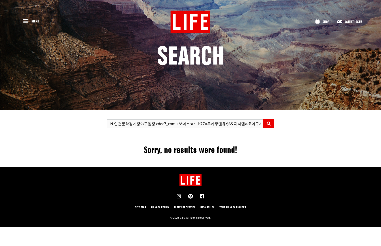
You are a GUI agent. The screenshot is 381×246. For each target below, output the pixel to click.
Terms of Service (185, 207)
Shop (326, 22)
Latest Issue (353, 22)
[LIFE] (190, 22)
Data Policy (207, 207)
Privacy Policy (160, 207)
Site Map (140, 207)
